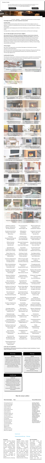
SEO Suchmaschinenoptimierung (17, 348)
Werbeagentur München (11, 349)
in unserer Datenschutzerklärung (24, 6)
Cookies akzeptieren (12, 8)
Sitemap (28, 436)
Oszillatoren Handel (26, 348)
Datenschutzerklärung (20, 436)
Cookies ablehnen (35, 8)
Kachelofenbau (33, 348)
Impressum (17, 434)
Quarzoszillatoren (7, 348)
